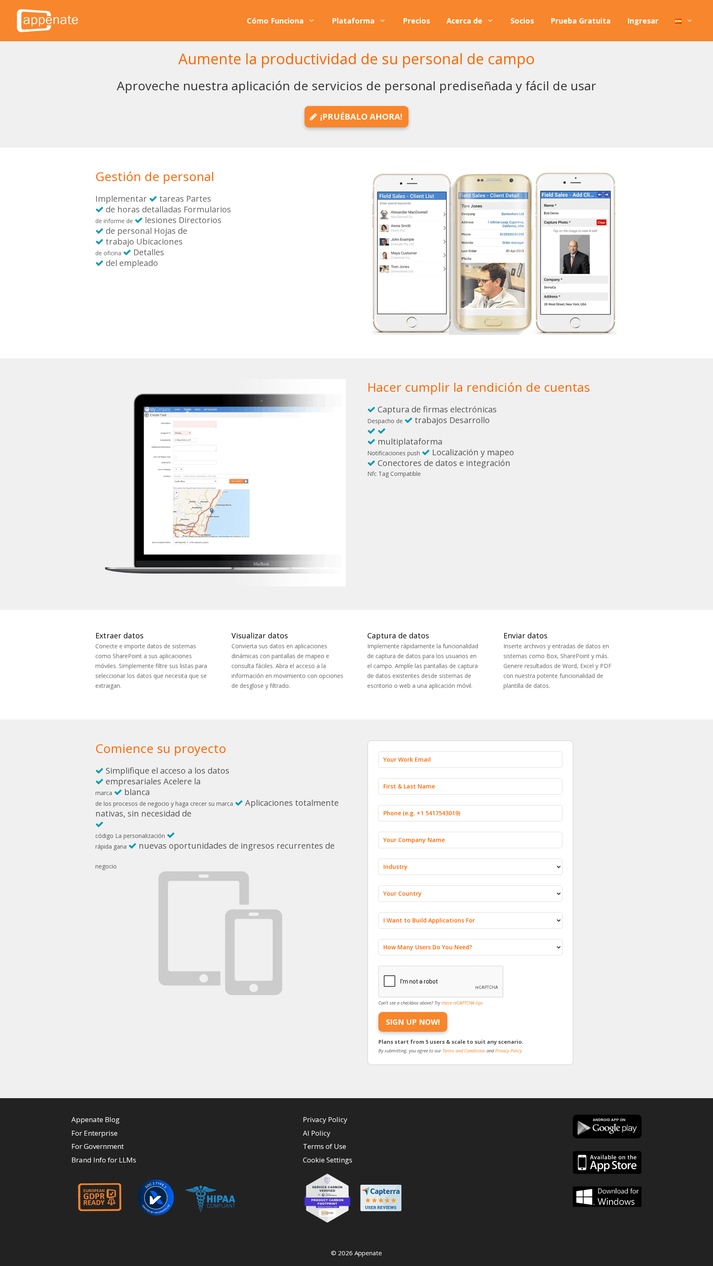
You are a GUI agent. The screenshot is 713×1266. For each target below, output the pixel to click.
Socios (522, 21)
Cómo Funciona (275, 21)
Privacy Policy (508, 1050)
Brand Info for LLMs (103, 1160)
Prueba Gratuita (580, 21)
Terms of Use (324, 1146)
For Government (97, 1146)
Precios (416, 21)
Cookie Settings (327, 1160)
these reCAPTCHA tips (462, 1003)
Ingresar (643, 21)
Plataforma (353, 21)
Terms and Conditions (464, 1050)
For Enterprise (94, 1133)
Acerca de (464, 21)
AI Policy (317, 1133)
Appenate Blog (95, 1119)
